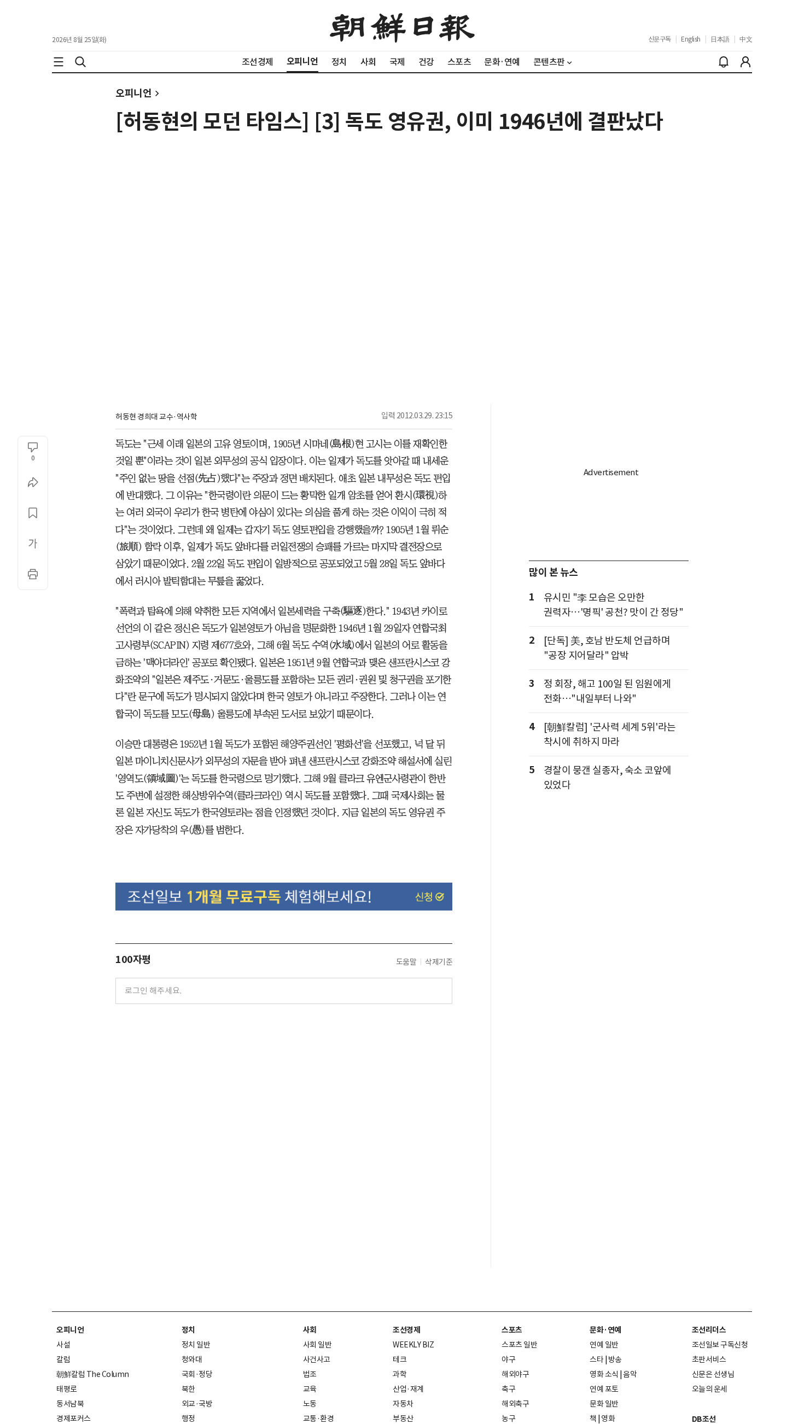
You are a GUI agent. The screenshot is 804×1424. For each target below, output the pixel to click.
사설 (63, 1345)
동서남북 (70, 1404)
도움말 (406, 962)
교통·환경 (318, 1418)
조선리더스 (709, 1330)
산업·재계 (408, 1389)
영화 (608, 1418)
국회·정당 (197, 1374)
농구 (508, 1418)
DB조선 (704, 1419)
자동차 (403, 1404)
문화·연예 (605, 1330)
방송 (615, 1359)
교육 (310, 1389)
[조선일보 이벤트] (283, 897)
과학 (399, 1374)
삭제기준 (438, 962)
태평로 (66, 1389)
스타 (596, 1359)
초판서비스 (709, 1359)
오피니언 (133, 93)
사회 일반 (317, 1345)
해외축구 (515, 1404)
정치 (188, 1330)
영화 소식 (604, 1374)
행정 (188, 1418)
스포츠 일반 (519, 1345)
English (691, 39)
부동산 (403, 1418)
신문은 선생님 (713, 1374)
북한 (188, 1389)
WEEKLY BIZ (413, 1345)
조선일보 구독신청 (720, 1345)
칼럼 (63, 1359)
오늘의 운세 (709, 1389)
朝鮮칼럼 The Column (92, 1374)
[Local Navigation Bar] (58, 61)
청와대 (192, 1359)
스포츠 (512, 1330)
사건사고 (316, 1359)
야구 (508, 1359)
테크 (399, 1359)
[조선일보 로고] (402, 26)
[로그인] (745, 61)
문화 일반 (604, 1404)
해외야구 (515, 1374)
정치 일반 (196, 1345)
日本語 (720, 39)
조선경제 (406, 1330)
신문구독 (659, 39)
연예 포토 (604, 1389)
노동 (310, 1404)
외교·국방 (197, 1404)
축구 (508, 1389)
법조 (310, 1374)
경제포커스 (73, 1418)
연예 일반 (604, 1345)
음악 (630, 1374)
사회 (310, 1330)
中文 (745, 39)
